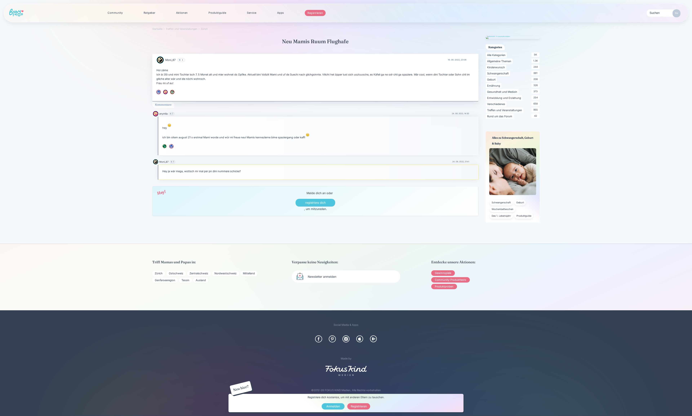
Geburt (492, 79)
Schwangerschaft (498, 73)
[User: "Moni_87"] (160, 60)
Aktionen (182, 12)
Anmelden (333, 406)
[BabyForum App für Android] (373, 339)
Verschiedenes (496, 104)
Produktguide (217, 12)
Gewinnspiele (443, 272)
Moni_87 (170, 59)
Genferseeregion (165, 280)
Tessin (185, 280)
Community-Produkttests (450, 279)
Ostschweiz (176, 273)
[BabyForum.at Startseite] (16, 12)
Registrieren (315, 12)
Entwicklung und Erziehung (504, 97)
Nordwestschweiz (225, 273)
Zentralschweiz (199, 273)
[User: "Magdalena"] (171, 146)
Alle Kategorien (497, 55)
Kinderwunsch (496, 67)
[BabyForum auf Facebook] (318, 339)
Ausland (201, 280)
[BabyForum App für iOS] (359, 339)
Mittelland (249, 273)
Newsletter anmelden (322, 276)
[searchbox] (663, 12)
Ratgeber (149, 12)
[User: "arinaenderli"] (158, 92)
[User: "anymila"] (165, 92)
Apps (280, 12)
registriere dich (315, 202)
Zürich (159, 273)
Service (251, 12)
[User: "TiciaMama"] (172, 92)
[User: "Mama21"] (164, 146)
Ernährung (494, 85)
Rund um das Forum (500, 116)
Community (115, 12)
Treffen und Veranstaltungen (505, 110)
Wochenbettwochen (502, 209)
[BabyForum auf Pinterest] (332, 339)
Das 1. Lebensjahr (501, 215)
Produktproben (444, 286)
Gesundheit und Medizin (502, 91)
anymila (163, 113)
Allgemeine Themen (500, 61)
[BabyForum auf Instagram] (346, 339)
